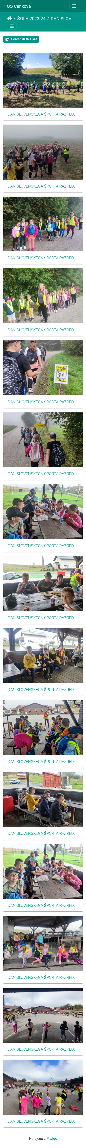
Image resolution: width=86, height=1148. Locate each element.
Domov (9, 18)
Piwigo (52, 1139)
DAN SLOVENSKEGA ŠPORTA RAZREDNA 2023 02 (43, 258)
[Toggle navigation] (74, 6)
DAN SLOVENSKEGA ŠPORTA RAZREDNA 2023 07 (43, 618)
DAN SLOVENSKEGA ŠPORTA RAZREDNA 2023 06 (43, 546)
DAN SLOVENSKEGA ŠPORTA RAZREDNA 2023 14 (43, 1121)
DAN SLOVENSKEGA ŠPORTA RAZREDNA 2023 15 (43, 114)
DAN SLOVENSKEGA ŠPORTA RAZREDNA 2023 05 (43, 474)
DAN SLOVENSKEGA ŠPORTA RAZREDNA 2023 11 (43, 905)
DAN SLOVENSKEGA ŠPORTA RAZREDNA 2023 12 (43, 977)
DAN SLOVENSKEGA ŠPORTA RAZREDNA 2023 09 (43, 761)
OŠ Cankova (19, 6)
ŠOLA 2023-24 (31, 18)
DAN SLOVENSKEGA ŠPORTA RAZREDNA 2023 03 (43, 330)
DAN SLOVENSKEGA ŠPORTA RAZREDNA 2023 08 (43, 689)
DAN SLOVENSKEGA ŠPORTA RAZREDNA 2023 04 (43, 402)
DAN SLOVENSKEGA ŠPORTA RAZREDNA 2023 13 (43, 1049)
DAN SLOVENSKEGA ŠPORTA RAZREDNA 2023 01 (43, 186)
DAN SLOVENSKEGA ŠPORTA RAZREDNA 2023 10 (43, 833)
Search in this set (23, 39)
